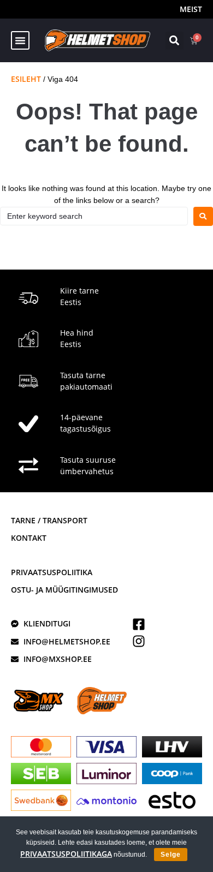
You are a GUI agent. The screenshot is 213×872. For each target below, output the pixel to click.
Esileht (26, 79)
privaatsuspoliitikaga (66, 854)
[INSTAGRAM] (138, 641)
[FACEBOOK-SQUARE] (138, 624)
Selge (171, 854)
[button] (20, 40)
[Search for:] (94, 216)
